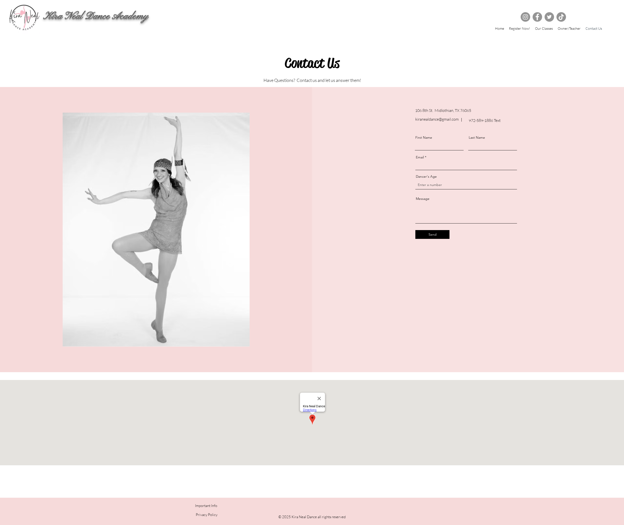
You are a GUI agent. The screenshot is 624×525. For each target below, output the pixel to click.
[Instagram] (525, 17)
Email (420, 157)
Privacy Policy (206, 514)
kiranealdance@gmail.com (437, 119)
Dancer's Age (426, 176)
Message (422, 198)
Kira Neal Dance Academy (95, 16)
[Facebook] (537, 17)
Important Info (206, 505)
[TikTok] (561, 17)
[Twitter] (549, 17)
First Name (423, 137)
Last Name (477, 137)
